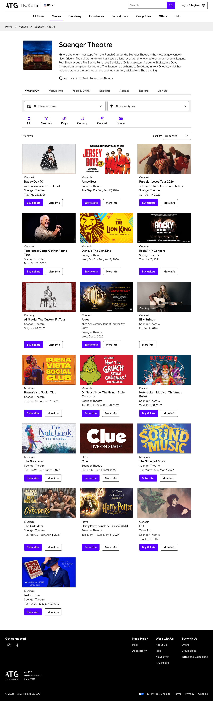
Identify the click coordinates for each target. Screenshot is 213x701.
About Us (161, 644)
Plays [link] (64, 123)
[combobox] (151, 5)
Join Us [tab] (162, 90)
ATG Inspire (162, 662)
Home (8, 26)
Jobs (158, 650)
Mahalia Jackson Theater (98, 78)
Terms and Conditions (195, 656)
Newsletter (162, 656)
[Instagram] (9, 645)
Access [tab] (124, 90)
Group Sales (143, 16)
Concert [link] (102, 123)
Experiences (96, 16)
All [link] (28, 123)
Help (177, 16)
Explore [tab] (144, 90)
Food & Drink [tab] (81, 90)
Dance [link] (121, 123)
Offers (163, 16)
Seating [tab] (104, 90)
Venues (56, 16)
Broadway (75, 16)
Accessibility (139, 650)
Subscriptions (120, 16)
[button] (65, 106)
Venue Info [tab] (56, 90)
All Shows (38, 16)
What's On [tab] (32, 90)
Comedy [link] (82, 123)
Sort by (157, 135)
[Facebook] (17, 645)
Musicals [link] (46, 123)
